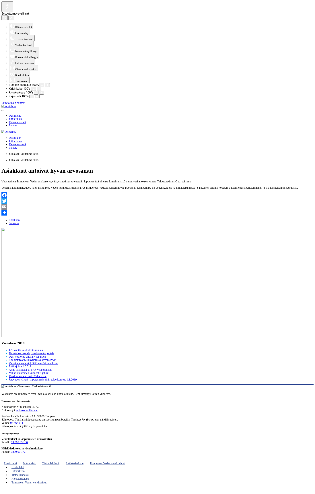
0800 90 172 (18, 451)
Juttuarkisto (15, 118)
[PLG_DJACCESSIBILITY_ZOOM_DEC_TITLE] (42, 85)
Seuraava (14, 223)
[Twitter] (157, 201)
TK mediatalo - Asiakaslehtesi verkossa (20, 491)
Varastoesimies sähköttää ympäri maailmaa (33, 363)
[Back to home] (8, 106)
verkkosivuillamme (27, 410)
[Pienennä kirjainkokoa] (33, 89)
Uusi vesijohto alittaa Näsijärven (27, 356)
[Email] (157, 207)
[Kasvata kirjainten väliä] (37, 96)
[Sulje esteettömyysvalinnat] (11, 18)
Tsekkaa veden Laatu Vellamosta (27, 376)
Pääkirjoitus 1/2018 (20, 366)
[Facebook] (157, 195)
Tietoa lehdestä (17, 122)
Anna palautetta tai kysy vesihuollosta (30, 369)
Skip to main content (13, 102)
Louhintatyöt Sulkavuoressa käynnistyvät (32, 359)
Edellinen (14, 220)
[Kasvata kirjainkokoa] (39, 89)
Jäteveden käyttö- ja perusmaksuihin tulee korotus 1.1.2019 (43, 379)
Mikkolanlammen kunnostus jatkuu (29, 373)
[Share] (157, 213)
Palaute (13, 125)
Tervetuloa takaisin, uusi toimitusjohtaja (31, 353)
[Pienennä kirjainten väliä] (31, 96)
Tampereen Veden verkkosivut (107, 463)
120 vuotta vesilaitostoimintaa (26, 350)
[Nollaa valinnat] (4, 17)
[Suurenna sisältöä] (47, 85)
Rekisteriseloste (74, 463)
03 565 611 (16, 422)
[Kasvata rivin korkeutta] (41, 93)
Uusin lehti (15, 115)
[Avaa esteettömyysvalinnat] (7, 6)
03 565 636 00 (19, 442)
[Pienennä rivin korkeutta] (36, 93)
